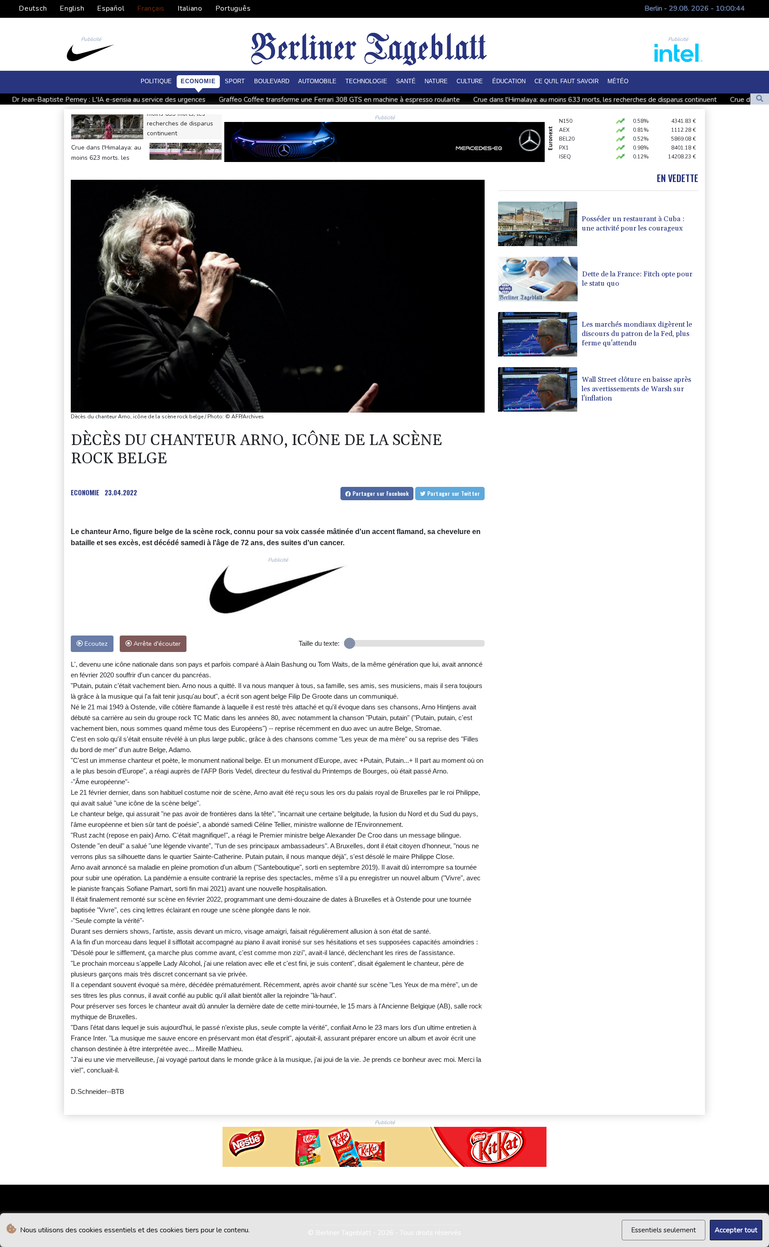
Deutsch (33, 8)
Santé (406, 81)
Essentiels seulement (663, 1230)
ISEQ (565, 145)
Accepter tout (736, 1230)
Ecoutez (95, 643)
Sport (235, 81)
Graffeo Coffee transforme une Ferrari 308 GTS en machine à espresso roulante (249, 99)
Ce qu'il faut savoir (566, 81)
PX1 (564, 136)
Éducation (509, 81)
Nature (436, 81)
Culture (470, 81)
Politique (156, 81)
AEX (564, 118)
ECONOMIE (85, 492)
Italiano (190, 8)
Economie (198, 81)
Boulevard (271, 81)
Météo (617, 81)
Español (110, 8)
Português (233, 8)
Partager (380, 493)
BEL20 (567, 127)
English (72, 8)
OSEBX (568, 154)
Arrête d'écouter (156, 643)
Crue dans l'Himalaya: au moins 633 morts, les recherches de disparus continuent (505, 99)
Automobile (317, 81)
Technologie (366, 81)
